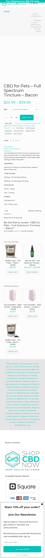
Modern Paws (17, 126)
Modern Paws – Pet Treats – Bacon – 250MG (12, 342)
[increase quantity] (16, 117)
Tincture (7, 128)
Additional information (12, 149)
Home (35, 14)
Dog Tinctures (18, 131)
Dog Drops (8, 131)
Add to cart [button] (12, 272)
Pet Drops (27, 126)
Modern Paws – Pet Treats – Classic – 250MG (12, 263)
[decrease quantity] (6, 117)
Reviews (7, 151)
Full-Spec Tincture (30, 123)
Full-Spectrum (35, 16)
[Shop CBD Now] (14, 3)
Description (8, 146)
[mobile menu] (42, 3)
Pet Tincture (18, 134)
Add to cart (26, 117)
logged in (17, 231)
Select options (32, 272)
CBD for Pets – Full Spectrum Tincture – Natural (32, 263)
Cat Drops (20, 128)
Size (5, 109)
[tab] (22, 147)
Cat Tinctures (30, 128)
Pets (33, 126)
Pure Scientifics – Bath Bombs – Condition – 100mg (32, 307)
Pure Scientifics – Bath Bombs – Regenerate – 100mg (13, 307)
